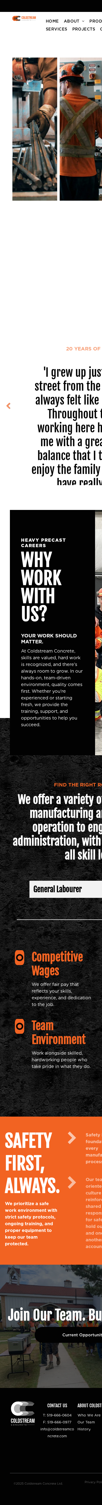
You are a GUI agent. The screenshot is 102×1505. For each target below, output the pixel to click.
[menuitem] (52, 21)
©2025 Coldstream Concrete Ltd (38, 1483)
